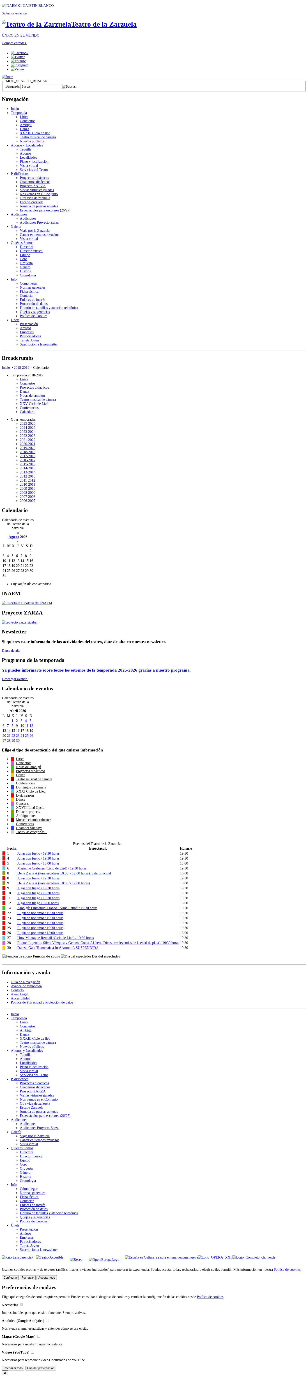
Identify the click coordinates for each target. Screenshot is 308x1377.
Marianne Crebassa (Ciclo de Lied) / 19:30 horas (52, 868)
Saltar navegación (14, 13)
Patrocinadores (30, 336)
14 (9, 731)
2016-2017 (27, 460)
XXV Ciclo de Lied (34, 404)
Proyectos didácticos (34, 178)
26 (31, 735)
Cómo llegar (28, 283)
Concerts (22, 803)
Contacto (17, 990)
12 (31, 726)
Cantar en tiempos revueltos (39, 234)
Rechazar (27, 1277)
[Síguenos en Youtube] (18, 61)
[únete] (7, 77)
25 (27, 735)
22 (13, 735)
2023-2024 (27, 432)
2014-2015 (27, 468)
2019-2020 (27, 448)
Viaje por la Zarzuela (35, 230)
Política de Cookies (33, 316)
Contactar (27, 295)
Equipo (25, 255)
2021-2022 (27, 440)
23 (18, 735)
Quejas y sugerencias (35, 312)
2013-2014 (27, 472)
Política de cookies (287, 1269)
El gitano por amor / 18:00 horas (40, 933)
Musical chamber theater (33, 820)
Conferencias (29, 408)
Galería (16, 226)
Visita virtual (29, 165)
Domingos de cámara (31, 787)
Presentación (29, 324)
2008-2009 (27, 492)
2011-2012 (27, 480)
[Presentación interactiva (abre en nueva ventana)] (20, 622)
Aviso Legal (19, 994)
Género (25, 267)
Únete (15, 320)
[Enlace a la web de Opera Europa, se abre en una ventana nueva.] (105, 1257)
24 (22, 735)
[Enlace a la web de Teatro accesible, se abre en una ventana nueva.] (49, 1257)
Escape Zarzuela (31, 202)
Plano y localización (34, 161)
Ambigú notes (26, 816)
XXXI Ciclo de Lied (31, 791)
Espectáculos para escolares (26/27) (45, 210)
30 (18, 740)
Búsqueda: (13, 86)
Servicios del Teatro (34, 170)
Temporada (19, 113)
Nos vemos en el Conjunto (39, 194)
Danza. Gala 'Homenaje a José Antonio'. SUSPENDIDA (58, 948)
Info (14, 279)
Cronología (28, 275)
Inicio (15, 109)
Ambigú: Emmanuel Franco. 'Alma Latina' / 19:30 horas (57, 908)
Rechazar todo (13, 1368)
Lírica (24, 117)
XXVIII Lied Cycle (30, 807)
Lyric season (25, 795)
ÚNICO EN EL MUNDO (20, 35)
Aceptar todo (46, 1277)
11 (26, 726)
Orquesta (26, 263)
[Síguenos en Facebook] (19, 53)
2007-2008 (27, 496)
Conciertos (27, 121)
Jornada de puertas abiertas (39, 206)
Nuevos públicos (32, 141)
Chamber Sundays (29, 828)
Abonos (25, 153)
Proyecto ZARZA (33, 186)
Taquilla (25, 149)
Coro (23, 259)
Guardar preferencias (40, 1368)
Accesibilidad (20, 998)
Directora (26, 247)
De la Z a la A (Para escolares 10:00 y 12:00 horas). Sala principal (64, 873)
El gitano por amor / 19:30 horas (40, 913)
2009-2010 (27, 488)
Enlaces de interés (32, 299)
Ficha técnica (29, 291)
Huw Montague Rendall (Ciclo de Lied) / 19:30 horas (55, 938)
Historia (25, 271)
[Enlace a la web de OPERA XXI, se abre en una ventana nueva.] (215, 1257)
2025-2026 (27, 423)
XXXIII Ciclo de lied (35, 133)
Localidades (28, 157)
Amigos (25, 328)
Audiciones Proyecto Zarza (39, 222)
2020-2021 (27, 444)
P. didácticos (19, 174)
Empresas (27, 332)
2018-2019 (21, 367)
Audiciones (19, 214)
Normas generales (32, 287)
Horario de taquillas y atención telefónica (49, 308)
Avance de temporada (26, 986)
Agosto (14, 537)
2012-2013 (27, 476)
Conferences (25, 824)
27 (4, 740)
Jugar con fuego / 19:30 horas (38, 853)
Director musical (31, 251)
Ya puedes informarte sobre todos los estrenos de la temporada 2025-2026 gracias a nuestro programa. (96, 670)
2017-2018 (27, 456)
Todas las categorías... (31, 832)
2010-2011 (27, 484)
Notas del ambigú (32, 395)
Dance (20, 799)
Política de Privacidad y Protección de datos (42, 1002)
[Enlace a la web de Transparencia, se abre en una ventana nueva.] (17, 1257)
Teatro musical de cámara (38, 137)
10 (22, 726)
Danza (24, 129)
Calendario (27, 412)
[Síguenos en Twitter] (18, 57)
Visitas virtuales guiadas (37, 190)
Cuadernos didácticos (35, 182)
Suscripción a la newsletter (39, 344)
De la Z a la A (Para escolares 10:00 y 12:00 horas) (53, 883)
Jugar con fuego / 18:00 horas (38, 863)
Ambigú (26, 125)
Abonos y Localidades (27, 145)
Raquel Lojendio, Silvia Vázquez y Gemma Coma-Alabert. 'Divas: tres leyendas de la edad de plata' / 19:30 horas (98, 943)
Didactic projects (28, 812)
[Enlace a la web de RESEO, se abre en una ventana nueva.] (76, 1257)
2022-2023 (27, 436)
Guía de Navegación (25, 982)
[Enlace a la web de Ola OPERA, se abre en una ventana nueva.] (253, 1257)
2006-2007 (27, 501)
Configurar (10, 1277)
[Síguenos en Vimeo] (17, 69)
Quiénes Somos (22, 243)
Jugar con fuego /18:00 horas (38, 903)
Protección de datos (34, 304)
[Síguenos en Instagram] (19, 65)
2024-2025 (27, 427)
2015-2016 (27, 464)
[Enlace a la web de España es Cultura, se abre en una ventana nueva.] (161, 1257)
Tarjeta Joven (29, 340)
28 (9, 740)
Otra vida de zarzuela (35, 198)
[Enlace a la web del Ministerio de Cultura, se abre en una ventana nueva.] (28, 5)
